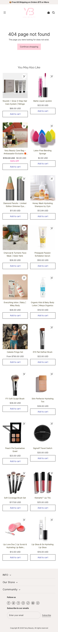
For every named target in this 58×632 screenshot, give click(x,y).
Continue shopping (29, 46)
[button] (4, 12)
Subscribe (46, 615)
